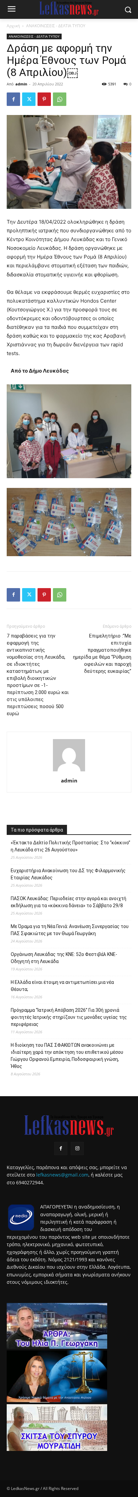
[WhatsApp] (59, 99)
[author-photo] (69, 771)
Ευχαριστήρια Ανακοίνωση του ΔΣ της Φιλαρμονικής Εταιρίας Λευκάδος (68, 874)
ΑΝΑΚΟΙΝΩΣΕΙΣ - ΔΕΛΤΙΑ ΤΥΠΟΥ (55, 26)
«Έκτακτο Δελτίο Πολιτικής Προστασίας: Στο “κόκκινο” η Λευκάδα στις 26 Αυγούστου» (70, 846)
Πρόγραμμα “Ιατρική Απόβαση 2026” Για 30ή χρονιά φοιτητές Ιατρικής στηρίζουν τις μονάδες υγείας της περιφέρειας (69, 1017)
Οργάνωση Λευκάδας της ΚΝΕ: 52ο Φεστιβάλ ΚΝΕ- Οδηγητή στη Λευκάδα (64, 958)
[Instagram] (77, 1148)
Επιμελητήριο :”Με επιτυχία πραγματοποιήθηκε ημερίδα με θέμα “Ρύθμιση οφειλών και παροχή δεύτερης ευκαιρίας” (102, 653)
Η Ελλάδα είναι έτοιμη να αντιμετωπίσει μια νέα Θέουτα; (62, 986)
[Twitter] (29, 99)
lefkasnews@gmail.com (62, 1175)
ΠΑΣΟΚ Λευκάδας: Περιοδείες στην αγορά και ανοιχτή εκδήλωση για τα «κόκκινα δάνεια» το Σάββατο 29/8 (68, 902)
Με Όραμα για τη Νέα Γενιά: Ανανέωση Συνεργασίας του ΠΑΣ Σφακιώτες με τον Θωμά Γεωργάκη (70, 930)
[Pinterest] (44, 99)
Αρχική (13, 26)
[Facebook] (13, 99)
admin (21, 83)
